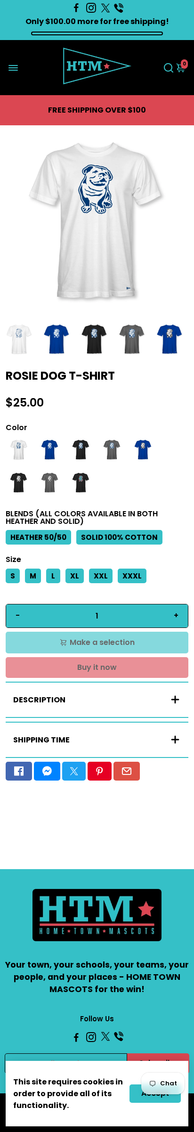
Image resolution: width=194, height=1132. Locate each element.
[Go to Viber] (118, 8)
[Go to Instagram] (91, 8)
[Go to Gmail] (126, 771)
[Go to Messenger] (47, 771)
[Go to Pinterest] (99, 771)
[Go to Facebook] (76, 8)
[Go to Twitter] (105, 8)
